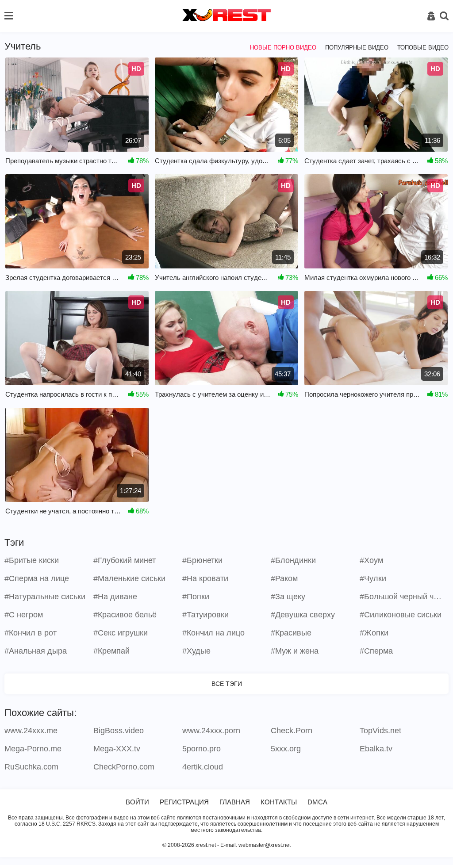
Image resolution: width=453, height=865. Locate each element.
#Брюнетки (202, 560)
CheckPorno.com (123, 766)
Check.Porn (291, 730)
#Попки (195, 596)
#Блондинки (293, 560)
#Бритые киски (31, 560)
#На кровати (205, 578)
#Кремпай (111, 651)
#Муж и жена (295, 651)
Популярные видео (356, 47)
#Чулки (373, 578)
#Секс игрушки (120, 632)
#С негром (23, 614)
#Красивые (291, 632)
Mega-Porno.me (32, 748)
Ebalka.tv (376, 748)
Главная (234, 802)
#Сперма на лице (36, 578)
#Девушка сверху (303, 614)
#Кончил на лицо (213, 632)
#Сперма (376, 651)
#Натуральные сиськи (44, 596)
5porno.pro (201, 748)
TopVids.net (380, 730)
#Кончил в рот (30, 632)
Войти (137, 802)
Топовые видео (423, 47)
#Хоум (371, 560)
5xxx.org (286, 748)
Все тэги (226, 683)
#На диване (115, 596)
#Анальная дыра (35, 651)
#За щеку (288, 596)
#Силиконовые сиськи (400, 614)
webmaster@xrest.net (264, 845)
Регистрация (184, 802)
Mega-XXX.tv (116, 748)
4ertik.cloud (202, 766)
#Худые (196, 651)
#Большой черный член (403, 596)
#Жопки (374, 632)
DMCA (317, 802)
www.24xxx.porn (211, 730)
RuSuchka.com (31, 766)
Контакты (279, 802)
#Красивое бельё (125, 614)
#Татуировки (205, 614)
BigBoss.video (118, 730)
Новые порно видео (283, 47)
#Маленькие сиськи (129, 578)
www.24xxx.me (31, 730)
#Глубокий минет (124, 560)
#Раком (284, 578)
